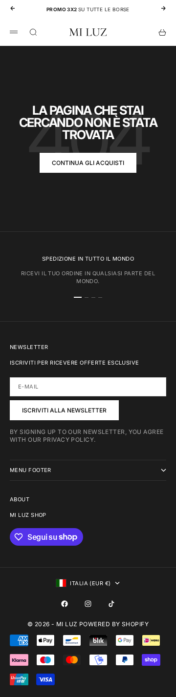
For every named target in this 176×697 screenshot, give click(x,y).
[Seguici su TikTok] (111, 604)
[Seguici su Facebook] (64, 604)
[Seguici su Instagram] (88, 604)
